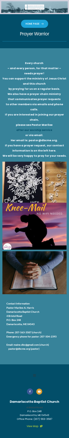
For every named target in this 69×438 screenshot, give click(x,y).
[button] (34, 375)
